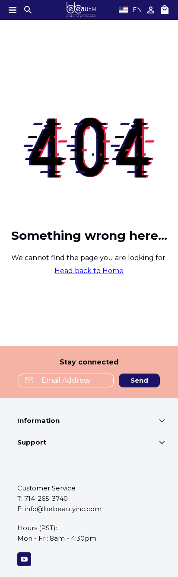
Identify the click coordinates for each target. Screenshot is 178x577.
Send (139, 380)
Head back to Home (89, 271)
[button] (97, 422)
